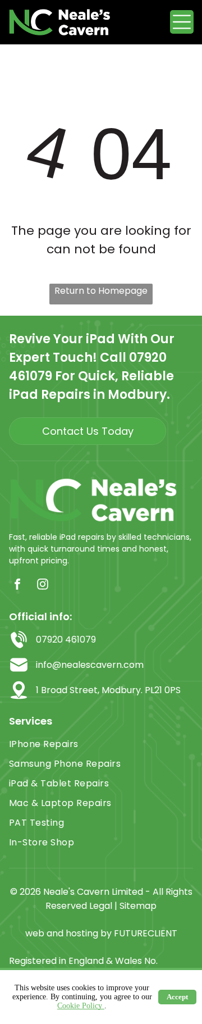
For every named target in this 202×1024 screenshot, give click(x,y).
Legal (100, 905)
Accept (177, 997)
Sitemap (138, 905)
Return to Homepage (101, 290)
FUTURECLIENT (145, 933)
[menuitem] (101, 744)
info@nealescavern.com (90, 664)
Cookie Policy (80, 1006)
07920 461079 (66, 639)
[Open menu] (182, 22)
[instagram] (42, 585)
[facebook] (17, 585)
